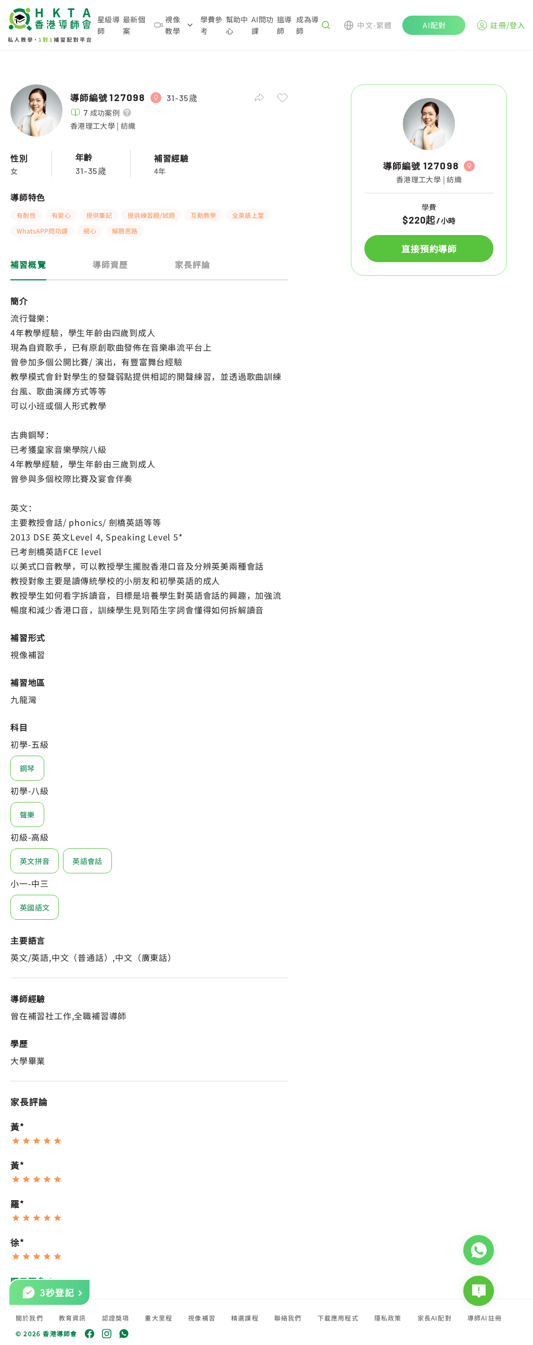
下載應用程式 (338, 1317)
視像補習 (201, 1317)
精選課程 (245, 1317)
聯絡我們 (288, 1317)
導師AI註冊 (484, 1317)
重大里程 (158, 1317)
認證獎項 (116, 1317)
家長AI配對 (434, 1317)
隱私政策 (388, 1317)
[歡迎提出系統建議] (478, 1291)
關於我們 (29, 1317)
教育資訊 (72, 1317)
